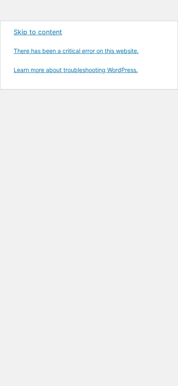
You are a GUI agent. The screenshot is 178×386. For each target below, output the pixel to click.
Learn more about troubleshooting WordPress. (76, 69)
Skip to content (38, 32)
